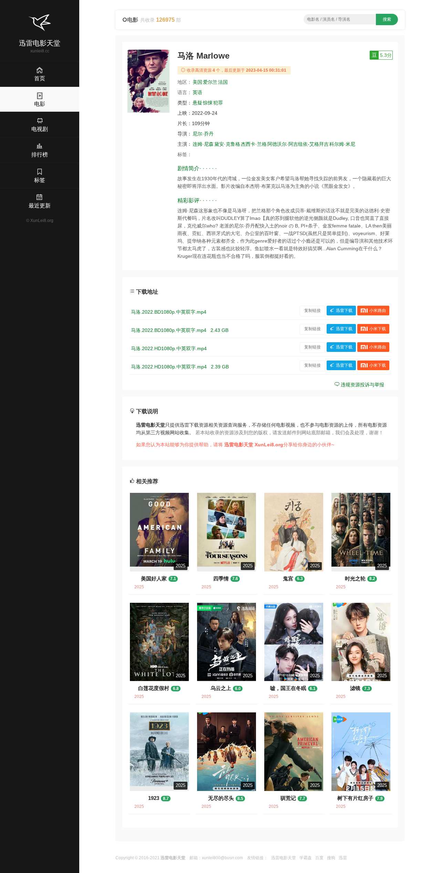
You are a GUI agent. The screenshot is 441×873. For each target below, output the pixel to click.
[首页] (39, 23)
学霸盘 (305, 857)
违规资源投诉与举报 (361, 384)
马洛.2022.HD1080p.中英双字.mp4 (169, 348)
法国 (223, 82)
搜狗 (331, 857)
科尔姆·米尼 (342, 144)
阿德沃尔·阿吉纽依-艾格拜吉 (298, 144)
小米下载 (377, 328)
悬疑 (197, 102)
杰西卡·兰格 (254, 144)
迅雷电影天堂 (283, 857)
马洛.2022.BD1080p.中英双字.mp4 (168, 312)
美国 (197, 82)
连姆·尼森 (203, 144)
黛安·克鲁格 (227, 144)
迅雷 (343, 857)
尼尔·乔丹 (203, 133)
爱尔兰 (210, 82)
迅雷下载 (344, 310)
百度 (319, 857)
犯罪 (218, 102)
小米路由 (377, 310)
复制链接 (312, 310)
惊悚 (208, 102)
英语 (197, 92)
